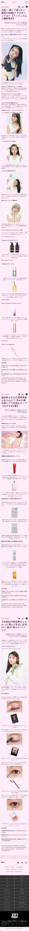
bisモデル (13, 22)
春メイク (18, 636)
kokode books (7, 906)
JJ (7, 876)
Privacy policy (18, 871)
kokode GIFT (7, 909)
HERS (7, 883)
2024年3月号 (7, 22)
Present (8, 869)
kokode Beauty (7, 902)
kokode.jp (21, 899)
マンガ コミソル (22, 896)
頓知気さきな (13, 410)
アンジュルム (19, 24)
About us (14, 869)
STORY (21, 880)
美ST (7, 886)
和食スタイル (7, 889)
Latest (7, 867)
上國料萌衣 (24, 22)
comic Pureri (7, 896)
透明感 (19, 410)
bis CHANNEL (19, 867)
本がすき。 (7, 899)
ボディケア (24, 410)
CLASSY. (22, 876)
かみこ (25, 24)
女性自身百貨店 (22, 902)
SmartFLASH (7, 893)
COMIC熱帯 (21, 893)
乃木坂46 (19, 634)
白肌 (19, 412)
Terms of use (9, 871)
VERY (7, 880)
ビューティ (24, 634)
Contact (20, 869)
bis (22, 886)
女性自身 (21, 889)
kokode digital (21, 906)
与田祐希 (8, 634)
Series (12, 867)
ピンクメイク (12, 636)
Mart (22, 883)
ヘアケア (19, 22)
